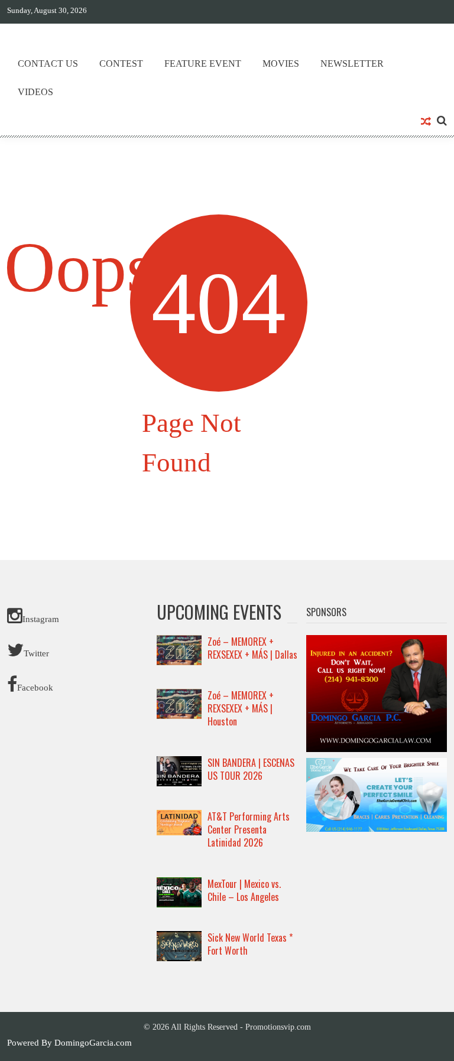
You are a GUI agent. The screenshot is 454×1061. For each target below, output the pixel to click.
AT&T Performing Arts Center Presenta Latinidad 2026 (248, 829)
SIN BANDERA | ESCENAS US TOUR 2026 (250, 769)
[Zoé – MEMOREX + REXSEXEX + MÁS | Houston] (179, 703)
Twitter (36, 653)
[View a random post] (426, 122)
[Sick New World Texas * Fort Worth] (179, 945)
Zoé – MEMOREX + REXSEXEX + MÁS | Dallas (252, 648)
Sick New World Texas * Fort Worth (250, 944)
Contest (121, 63)
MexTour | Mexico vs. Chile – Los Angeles (244, 890)
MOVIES (280, 63)
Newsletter (352, 63)
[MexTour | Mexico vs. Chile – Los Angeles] (179, 891)
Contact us (48, 63)
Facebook (35, 687)
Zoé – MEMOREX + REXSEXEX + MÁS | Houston (240, 708)
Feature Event (202, 63)
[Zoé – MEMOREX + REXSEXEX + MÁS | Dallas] (179, 649)
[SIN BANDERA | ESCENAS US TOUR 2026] (179, 770)
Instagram (40, 619)
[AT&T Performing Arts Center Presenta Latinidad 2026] (179, 821)
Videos (35, 92)
